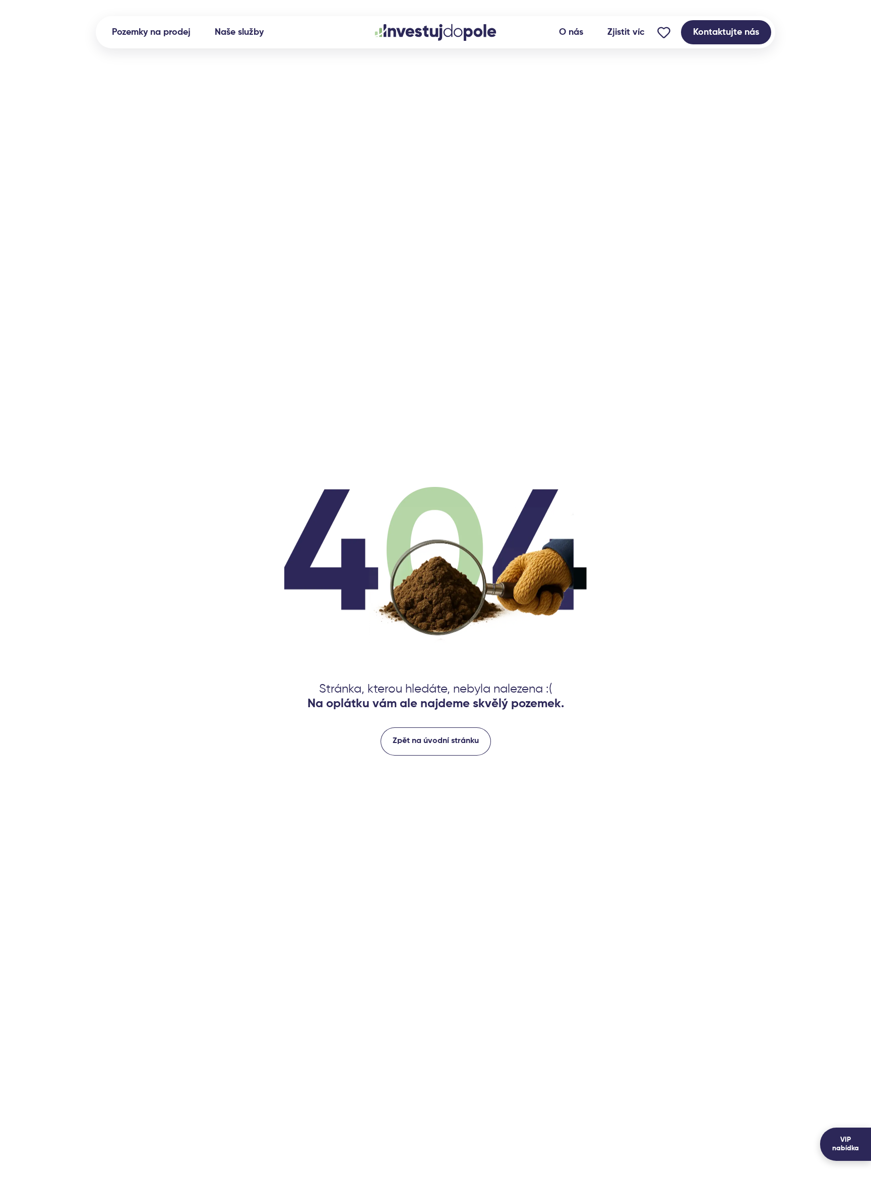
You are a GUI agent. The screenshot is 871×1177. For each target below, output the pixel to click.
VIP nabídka (845, 1144)
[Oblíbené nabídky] (664, 32)
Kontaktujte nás (726, 32)
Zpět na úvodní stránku (436, 741)
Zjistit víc (626, 32)
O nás (571, 32)
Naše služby (239, 32)
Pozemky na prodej (151, 32)
